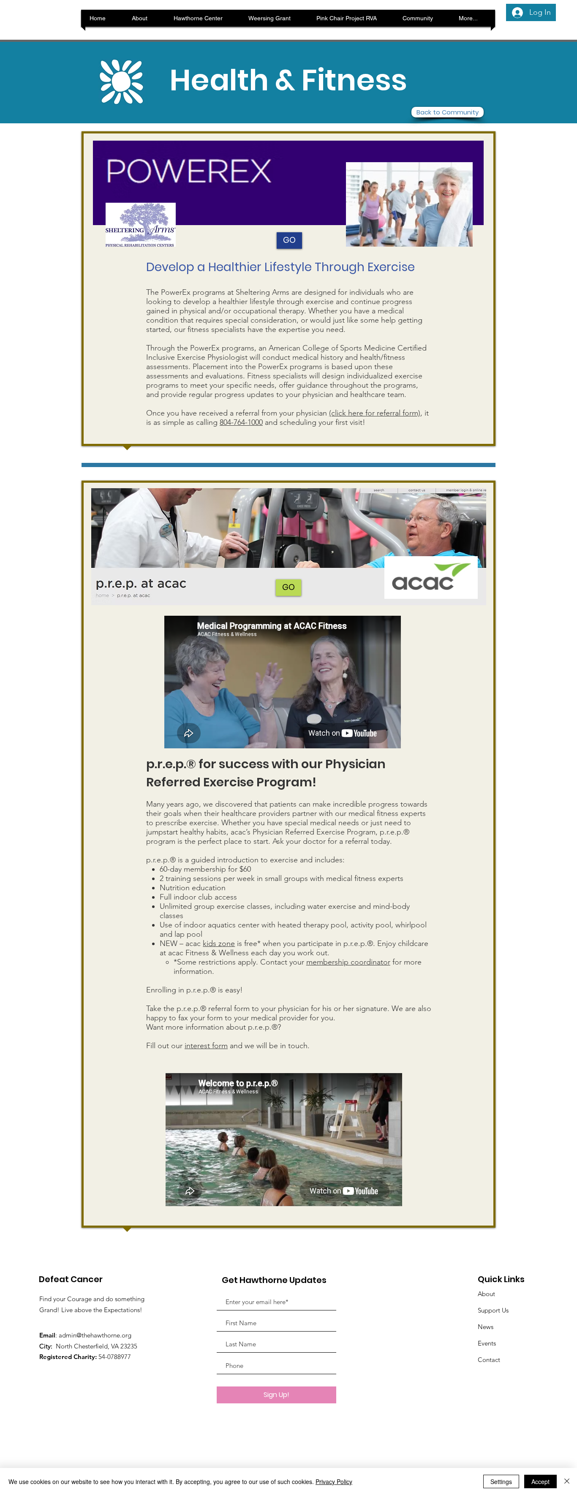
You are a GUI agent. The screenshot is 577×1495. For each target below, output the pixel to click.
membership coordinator (348, 962)
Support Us (493, 1310)
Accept (540, 1481)
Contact (489, 1360)
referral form (229, 1008)
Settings (501, 1481)
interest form (206, 1045)
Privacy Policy (334, 1481)
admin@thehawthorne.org (95, 1335)
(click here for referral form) (374, 413)
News (485, 1327)
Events (487, 1343)
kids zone (219, 943)
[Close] (567, 1481)
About (486, 1294)
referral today (367, 841)
